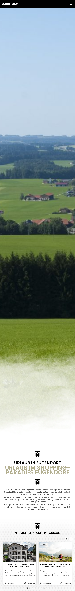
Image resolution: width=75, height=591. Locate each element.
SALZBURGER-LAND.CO (10, 4)
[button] (70, 4)
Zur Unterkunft (31, 583)
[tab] (15, 559)
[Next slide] (71, 539)
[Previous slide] (66, 539)
